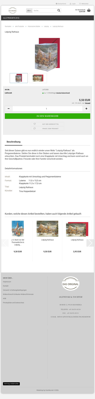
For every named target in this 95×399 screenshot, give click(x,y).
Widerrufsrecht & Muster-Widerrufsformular (18, 294)
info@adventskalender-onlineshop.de (74, 317)
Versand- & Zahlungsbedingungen (15, 290)
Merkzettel (84, 4)
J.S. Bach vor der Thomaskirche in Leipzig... (17, 242)
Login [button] (73, 4)
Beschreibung (13, 141)
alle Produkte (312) (11, 18)
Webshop (39, 390)
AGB (4, 298)
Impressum (7, 282)
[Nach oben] (88, 395)
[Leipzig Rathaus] (47, 54)
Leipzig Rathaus (47, 240)
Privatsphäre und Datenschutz (13, 303)
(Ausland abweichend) (63, 93)
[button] (61, 4)
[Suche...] (58, 10)
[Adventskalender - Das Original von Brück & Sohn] (13, 10)
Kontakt (5, 286)
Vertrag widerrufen (11, 384)
